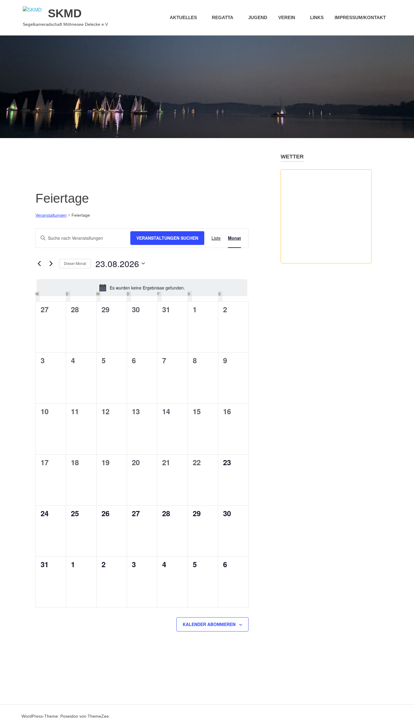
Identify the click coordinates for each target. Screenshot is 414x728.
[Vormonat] (39, 263)
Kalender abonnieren (209, 624)
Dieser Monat (75, 263)
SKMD (65, 13)
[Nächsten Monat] (51, 263)
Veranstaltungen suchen (167, 238)
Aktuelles (183, 17)
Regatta (222, 17)
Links (317, 17)
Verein (286, 17)
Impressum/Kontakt (360, 17)
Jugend (257, 17)
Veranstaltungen (51, 215)
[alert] (142, 287)
